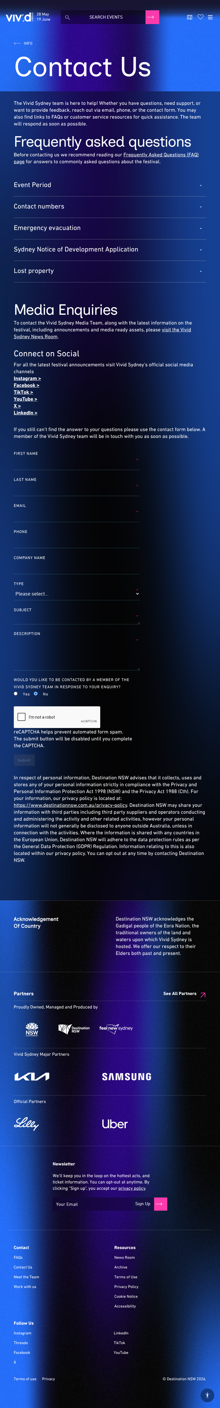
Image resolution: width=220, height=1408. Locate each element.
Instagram (23, 1334)
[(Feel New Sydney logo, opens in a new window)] (116, 1029)
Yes (26, 695)
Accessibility (125, 1307)
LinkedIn (121, 1334)
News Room (124, 1258)
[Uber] (143, 1124)
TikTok (119, 1343)
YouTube (121, 1353)
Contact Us (23, 1268)
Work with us (25, 1287)
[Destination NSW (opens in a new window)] (74, 1029)
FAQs (18, 1258)
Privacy (48, 1379)
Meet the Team (26, 1277)
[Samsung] (143, 1076)
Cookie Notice (126, 1297)
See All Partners (180, 994)
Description (27, 634)
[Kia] (55, 1076)
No (45, 695)
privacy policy (131, 1188)
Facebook (22, 1353)
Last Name (25, 480)
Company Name (30, 558)
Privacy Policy (126, 1287)
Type (19, 584)
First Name (26, 454)
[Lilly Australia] (55, 1124)
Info (27, 44)
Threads (21, 1343)
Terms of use (25, 1379)
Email (20, 506)
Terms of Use (126, 1277)
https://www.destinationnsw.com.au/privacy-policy (70, 805)
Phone (21, 532)
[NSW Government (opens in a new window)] (32, 1029)
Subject (23, 610)
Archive (120, 1268)
